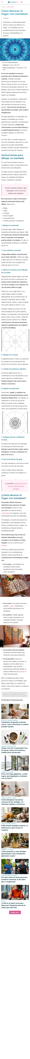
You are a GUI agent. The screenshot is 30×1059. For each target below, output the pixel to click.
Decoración (10, 6)
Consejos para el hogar (8, 746)
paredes (21, 671)
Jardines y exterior (7, 772)
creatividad (5, 513)
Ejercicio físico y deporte (9, 875)
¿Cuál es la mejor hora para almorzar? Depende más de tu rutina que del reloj (13, 905)
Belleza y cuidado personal (9, 720)
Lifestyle (3, 6)
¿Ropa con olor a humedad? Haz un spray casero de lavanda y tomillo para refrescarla (14, 750)
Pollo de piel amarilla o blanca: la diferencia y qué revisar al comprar (14, 828)
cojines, (11, 606)
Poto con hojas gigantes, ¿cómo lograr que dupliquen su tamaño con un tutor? (14, 776)
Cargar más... (15, 912)
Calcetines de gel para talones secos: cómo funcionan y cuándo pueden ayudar (14, 724)
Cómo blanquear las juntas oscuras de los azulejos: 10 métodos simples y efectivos (13, 802)
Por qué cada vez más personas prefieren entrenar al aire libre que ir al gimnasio (14, 879)
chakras (4, 545)
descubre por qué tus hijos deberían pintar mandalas (17, 486)
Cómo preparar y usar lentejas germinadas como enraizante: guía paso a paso (13, 853)
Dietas (3, 901)
